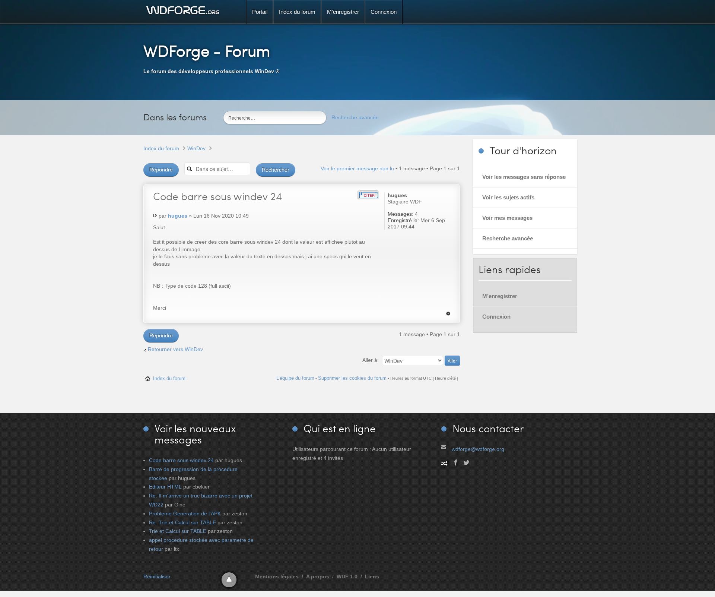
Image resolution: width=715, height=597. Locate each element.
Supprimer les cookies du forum (352, 378)
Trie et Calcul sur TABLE (177, 531)
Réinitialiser (157, 576)
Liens (372, 576)
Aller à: (370, 360)
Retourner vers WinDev (175, 349)
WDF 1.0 (347, 576)
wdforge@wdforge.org (478, 449)
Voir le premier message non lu (357, 168)
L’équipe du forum (295, 378)
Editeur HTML (165, 487)
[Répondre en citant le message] (368, 195)
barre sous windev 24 (217, 196)
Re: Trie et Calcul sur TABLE (182, 522)
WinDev (196, 148)
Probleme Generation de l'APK (185, 514)
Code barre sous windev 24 (181, 460)
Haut (448, 314)
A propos (317, 576)
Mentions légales (277, 576)
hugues (177, 216)
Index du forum (161, 148)
